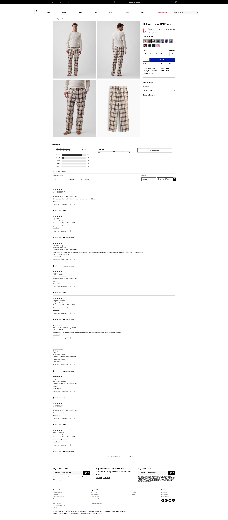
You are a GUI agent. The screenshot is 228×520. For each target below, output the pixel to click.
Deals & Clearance (162, 12)
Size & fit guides (57, 503)
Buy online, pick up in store (59, 505)
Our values (134, 494)
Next (130, 456)
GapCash (55, 507)
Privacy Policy (68, 511)
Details (138, 2)
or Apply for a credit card (96, 503)
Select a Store (165, 70)
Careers (134, 492)
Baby (142, 12)
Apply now (99, 477)
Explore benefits (95, 496)
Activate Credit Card (95, 499)
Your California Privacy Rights (95, 511)
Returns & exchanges (58, 496)
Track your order (57, 499)
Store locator (164, 494)
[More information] (149, 29)
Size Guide (172, 50)
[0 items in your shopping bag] (176, 2)
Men (80, 12)
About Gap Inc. (123, 511)
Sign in (146, 73)
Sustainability (115, 511)
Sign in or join (132, 2)
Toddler (127, 12)
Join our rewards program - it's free (99, 501)
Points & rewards (95, 494)
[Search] (197, 12)
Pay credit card (94, 492)
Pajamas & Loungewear (64, 19)
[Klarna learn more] (158, 64)
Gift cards (55, 501)
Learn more (106, 477)
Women (64, 12)
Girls (95, 12)
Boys (110, 12)
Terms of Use (107, 511)
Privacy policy (57, 480)
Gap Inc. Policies (98, 513)
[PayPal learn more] (151, 64)
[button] (97, 79)
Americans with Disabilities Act (60, 513)
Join (151, 73)
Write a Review (154, 150)
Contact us (164, 492)
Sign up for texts (165, 496)
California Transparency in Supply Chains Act (81, 513)
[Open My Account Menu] (172, 2)
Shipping (55, 494)
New (48, 12)
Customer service (57, 492)
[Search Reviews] (174, 179)
